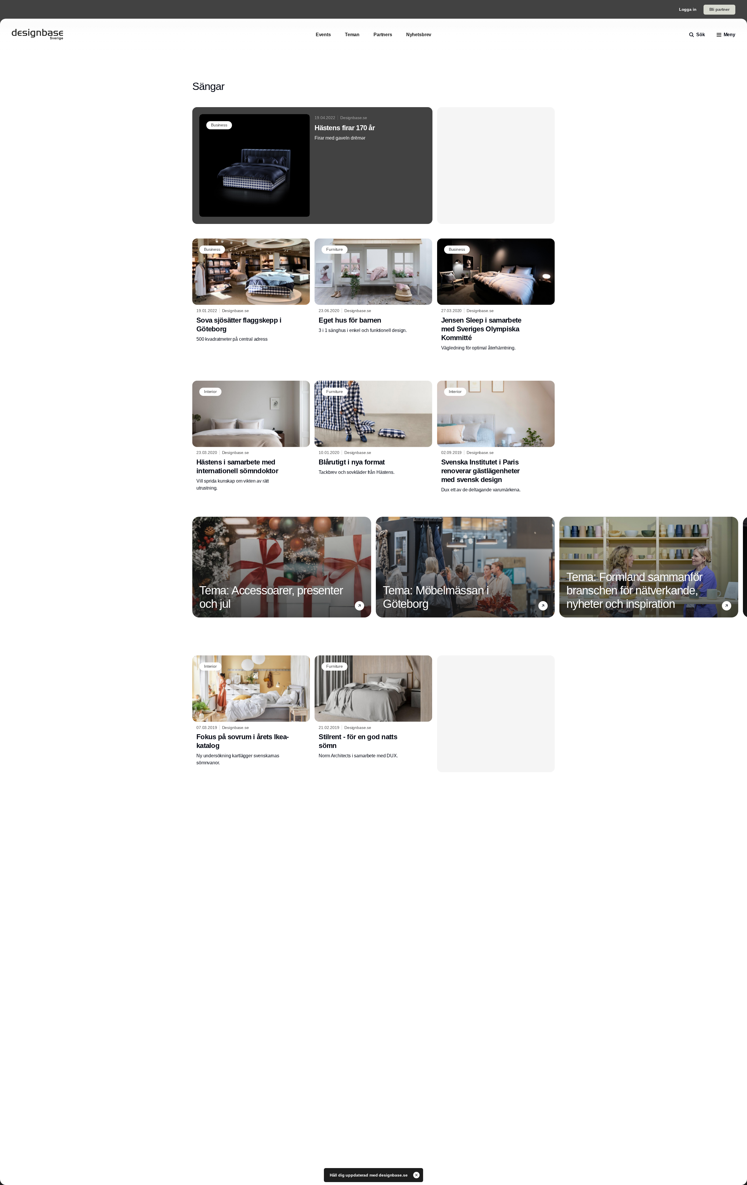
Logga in (688, 9)
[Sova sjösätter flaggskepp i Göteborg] (251, 290)
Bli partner (719, 9)
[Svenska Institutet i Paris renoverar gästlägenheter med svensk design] (496, 437)
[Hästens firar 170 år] (312, 165)
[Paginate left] (197, 567)
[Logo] (37, 35)
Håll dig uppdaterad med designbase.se (369, 1175)
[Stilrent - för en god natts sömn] (373, 707)
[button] (359, 605)
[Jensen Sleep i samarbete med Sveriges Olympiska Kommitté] (496, 295)
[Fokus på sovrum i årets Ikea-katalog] (251, 710)
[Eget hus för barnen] (373, 286)
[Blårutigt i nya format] (373, 428)
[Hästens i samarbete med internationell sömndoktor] (251, 436)
